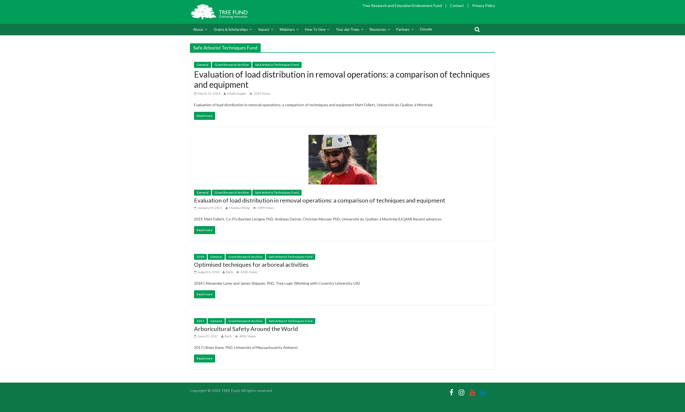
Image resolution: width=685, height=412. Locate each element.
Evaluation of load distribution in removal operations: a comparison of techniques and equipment (342, 79)
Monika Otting (239, 208)
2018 (200, 257)
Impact (263, 29)
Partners (403, 29)
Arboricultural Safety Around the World (246, 328)
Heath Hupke (236, 93)
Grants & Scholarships (231, 29)
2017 (200, 321)
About (198, 29)
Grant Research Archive (232, 65)
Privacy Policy (483, 5)
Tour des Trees (347, 29)
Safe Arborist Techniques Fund (277, 65)
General (202, 65)
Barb (229, 272)
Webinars (287, 29)
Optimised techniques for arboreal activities (251, 264)
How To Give (315, 29)
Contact (457, 5)
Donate (426, 29)
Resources (378, 29)
